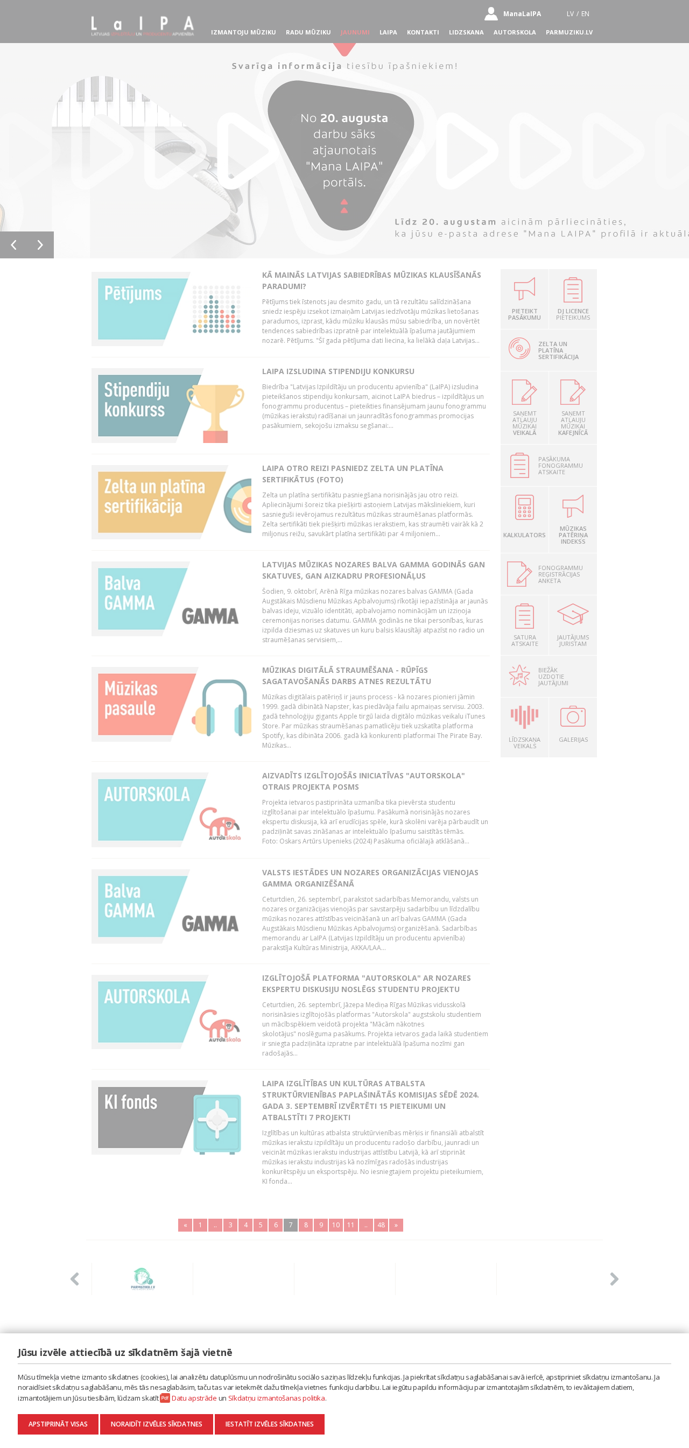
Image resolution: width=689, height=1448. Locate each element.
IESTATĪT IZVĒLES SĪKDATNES (270, 1424)
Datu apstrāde (194, 1398)
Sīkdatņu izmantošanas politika (276, 1398)
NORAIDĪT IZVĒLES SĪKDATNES (156, 1424)
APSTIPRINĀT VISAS (58, 1424)
